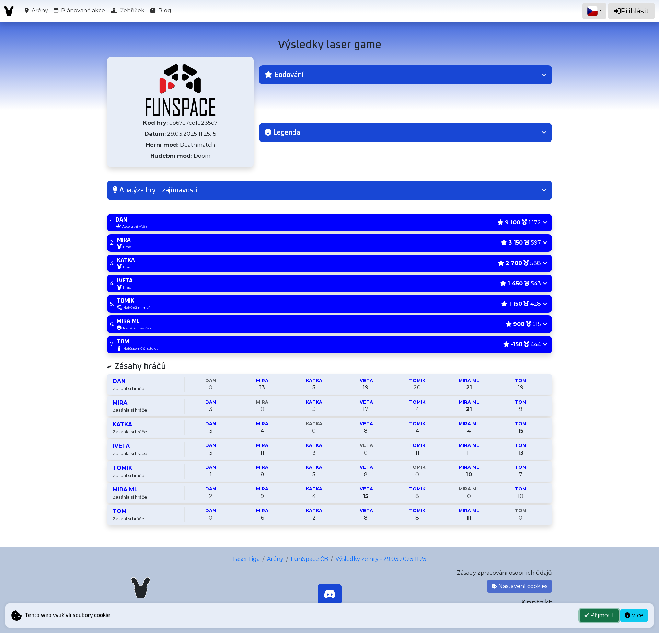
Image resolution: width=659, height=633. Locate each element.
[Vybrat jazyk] (594, 11)
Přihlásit (635, 11)
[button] (405, 74)
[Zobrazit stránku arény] (180, 90)
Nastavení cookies (522, 586)
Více (637, 615)
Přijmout (601, 615)
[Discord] (330, 594)
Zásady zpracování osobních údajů (504, 572)
